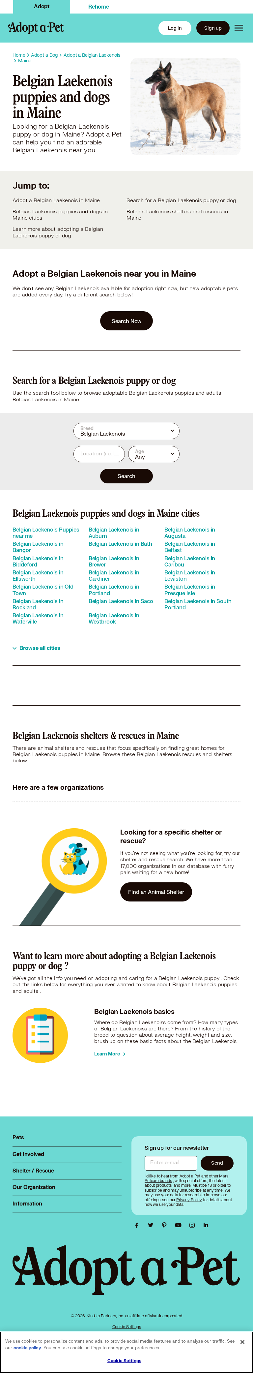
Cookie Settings (126, 1326)
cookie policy (27, 1348)
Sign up (213, 28)
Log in (175, 28)
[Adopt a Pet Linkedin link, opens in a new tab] (206, 1225)
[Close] (242, 1342)
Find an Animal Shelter (156, 892)
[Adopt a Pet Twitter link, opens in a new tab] (152, 1225)
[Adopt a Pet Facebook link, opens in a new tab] (138, 1225)
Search (126, 476)
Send (217, 1163)
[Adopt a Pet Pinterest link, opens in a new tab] (166, 1225)
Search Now (127, 321)
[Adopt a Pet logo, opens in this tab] (126, 1276)
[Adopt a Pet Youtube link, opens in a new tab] (180, 1225)
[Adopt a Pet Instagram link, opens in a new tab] (194, 1225)
